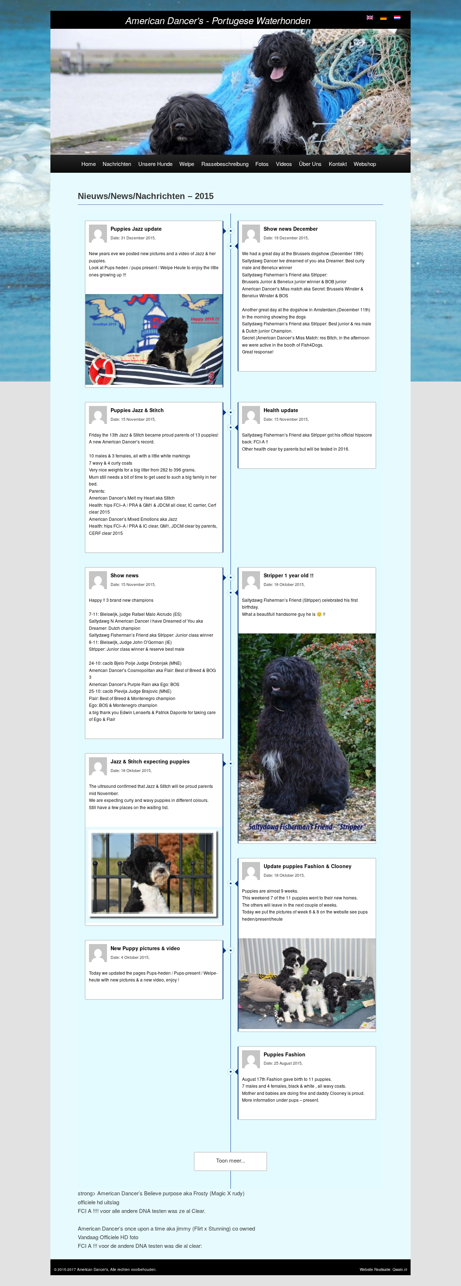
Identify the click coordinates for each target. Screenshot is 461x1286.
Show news (125, 575)
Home (88, 163)
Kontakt (338, 163)
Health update (281, 410)
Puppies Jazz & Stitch (137, 410)
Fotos (262, 163)
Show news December (291, 228)
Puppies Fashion (284, 1054)
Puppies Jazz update (136, 228)
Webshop (365, 163)
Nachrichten (117, 163)
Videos (284, 163)
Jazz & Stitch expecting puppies (150, 761)
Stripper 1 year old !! (289, 575)
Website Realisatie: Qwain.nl (383, 1269)
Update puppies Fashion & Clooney (308, 866)
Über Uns (310, 163)
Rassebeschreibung (225, 163)
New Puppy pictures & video (145, 948)
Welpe (186, 163)
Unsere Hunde (155, 163)
